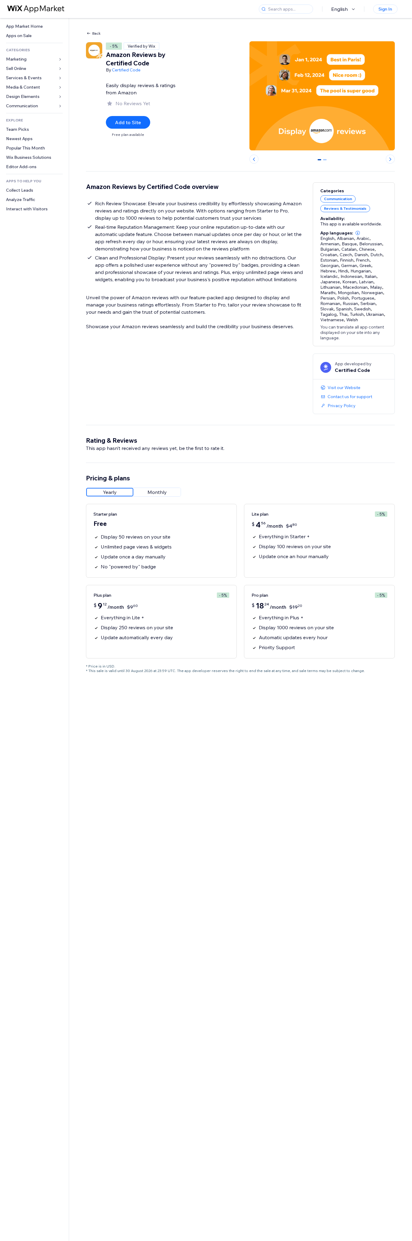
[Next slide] (390, 159)
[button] (357, 233)
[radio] (109, 492)
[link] (34, 26)
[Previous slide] (253, 159)
